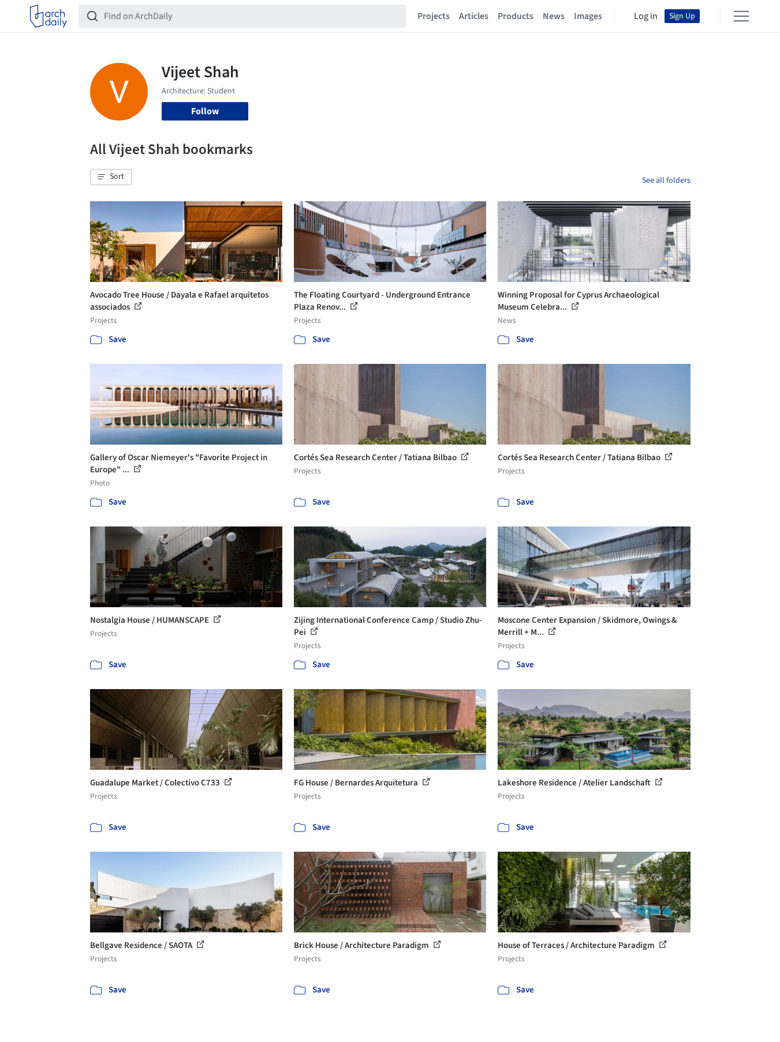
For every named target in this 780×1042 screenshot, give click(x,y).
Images (588, 16)
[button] (111, 177)
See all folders (666, 180)
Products (515, 16)
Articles (473, 16)
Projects (433, 16)
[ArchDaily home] (48, 16)
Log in (646, 16)
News (554, 16)
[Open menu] (741, 16)
